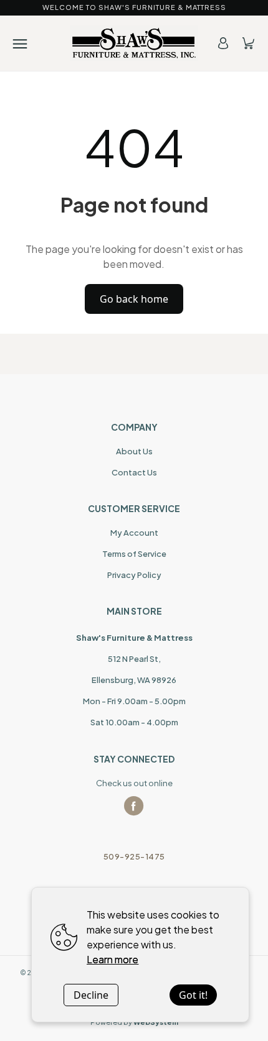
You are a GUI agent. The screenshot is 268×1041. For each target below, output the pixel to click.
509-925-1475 (134, 856)
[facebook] (134, 806)
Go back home (134, 299)
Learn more (112, 959)
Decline (91, 995)
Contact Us (134, 472)
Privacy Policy (134, 575)
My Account (134, 533)
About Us (134, 451)
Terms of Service (134, 554)
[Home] (134, 43)
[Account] (223, 43)
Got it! (193, 995)
